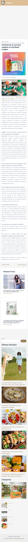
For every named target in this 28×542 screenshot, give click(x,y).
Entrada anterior (5, 264)
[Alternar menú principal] (25, 2)
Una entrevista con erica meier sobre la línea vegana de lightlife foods (13, 291)
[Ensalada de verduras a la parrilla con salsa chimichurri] (14, 417)
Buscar (3, 338)
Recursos (10, 503)
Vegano (9, 3)
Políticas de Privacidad (14, 538)
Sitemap (22, 538)
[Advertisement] (14, 20)
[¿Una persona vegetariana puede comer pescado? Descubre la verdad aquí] (14, 463)
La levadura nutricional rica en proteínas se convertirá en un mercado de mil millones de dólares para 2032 (13, 321)
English (10, 523)
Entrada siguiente (22, 264)
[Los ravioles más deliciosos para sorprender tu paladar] (14, 395)
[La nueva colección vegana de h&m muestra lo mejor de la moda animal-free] (14, 363)
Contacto (6, 538)
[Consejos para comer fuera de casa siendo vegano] (14, 440)
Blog (4, 293)
